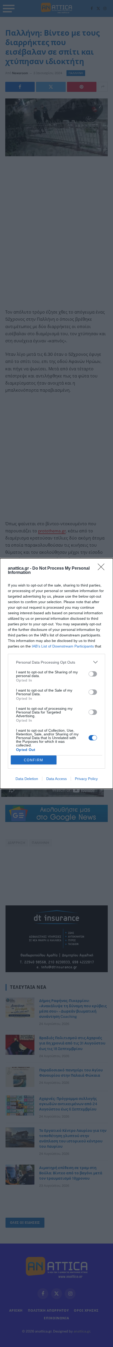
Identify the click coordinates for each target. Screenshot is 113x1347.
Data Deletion (27, 779)
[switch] (93, 674)
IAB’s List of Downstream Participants (63, 646)
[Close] (103, 569)
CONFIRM (33, 760)
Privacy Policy (86, 779)
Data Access (56, 779)
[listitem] (56, 662)
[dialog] (56, 673)
